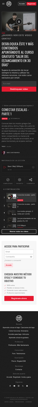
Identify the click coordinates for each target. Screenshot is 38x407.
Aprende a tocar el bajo (11, 327)
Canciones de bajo (28, 327)
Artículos (25, 334)
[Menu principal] (3, 4)
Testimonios (20, 354)
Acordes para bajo (15, 334)
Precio (14, 361)
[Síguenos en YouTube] (14, 386)
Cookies (29, 402)
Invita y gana (26, 377)
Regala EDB (21, 361)
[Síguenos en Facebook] (10, 386)
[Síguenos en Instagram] (18, 386)
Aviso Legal (9, 402)
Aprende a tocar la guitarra (18, 338)
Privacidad (19, 402)
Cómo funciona (14, 331)
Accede (22, 4)
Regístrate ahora (19, 298)
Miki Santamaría (23, 345)
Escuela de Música (17, 397)
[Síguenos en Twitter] (22, 386)
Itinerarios (24, 331)
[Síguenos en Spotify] (27, 386)
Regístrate (31, 4)
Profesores (12, 345)
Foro (14, 354)
